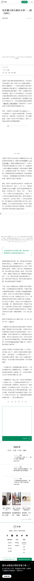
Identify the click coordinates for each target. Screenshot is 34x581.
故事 (24, 547)
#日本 (9, 450)
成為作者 (10, 548)
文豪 (9, 73)
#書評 (24, 450)
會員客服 (17, 545)
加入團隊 (10, 551)
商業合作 (10, 545)
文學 (12, 73)
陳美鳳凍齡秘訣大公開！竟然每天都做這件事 (6, 514)
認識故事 (10, 542)
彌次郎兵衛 (15, 342)
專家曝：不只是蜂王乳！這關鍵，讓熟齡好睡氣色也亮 (26, 514)
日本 (6, 73)
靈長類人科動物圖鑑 (10, 103)
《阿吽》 (24, 111)
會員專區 (17, 542)
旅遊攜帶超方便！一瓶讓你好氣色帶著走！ (16, 514)
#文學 (19, 450)
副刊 (24, 552)
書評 (15, 73)
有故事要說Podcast (24, 543)
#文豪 (14, 450)
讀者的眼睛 (5, 18)
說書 (8, 70)
